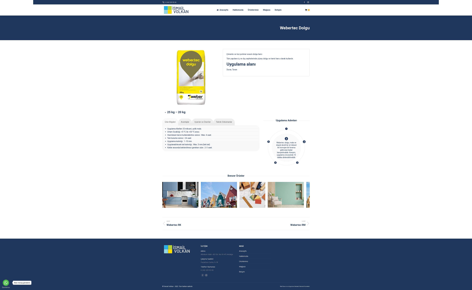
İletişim (242, 272)
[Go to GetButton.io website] (6, 287)
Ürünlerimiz (243, 261)
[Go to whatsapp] (6, 283)
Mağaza (242, 266)
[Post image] (180, 195)
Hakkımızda (243, 256)
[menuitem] (222, 10)
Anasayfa (242, 251)
